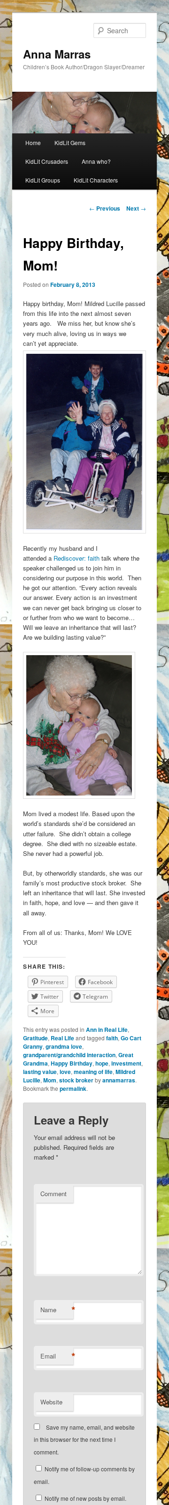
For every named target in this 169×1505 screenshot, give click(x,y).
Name (56, 1309)
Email (56, 1356)
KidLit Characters (96, 180)
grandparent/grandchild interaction (69, 1055)
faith (112, 1038)
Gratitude (35, 1038)
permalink (73, 1088)
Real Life (62, 1038)
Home (33, 142)
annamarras (118, 1080)
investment (126, 1063)
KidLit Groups (42, 180)
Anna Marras (57, 54)
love (65, 1071)
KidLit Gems (69, 142)
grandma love (64, 1046)
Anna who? (96, 161)
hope (101, 1063)
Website (51, 1401)
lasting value (40, 1071)
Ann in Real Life (107, 1029)
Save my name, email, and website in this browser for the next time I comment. (84, 1439)
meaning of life (93, 1071)
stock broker (76, 1080)
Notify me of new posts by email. (85, 1498)
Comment (53, 1193)
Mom (49, 1080)
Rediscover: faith (77, 558)
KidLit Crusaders (46, 161)
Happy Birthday (71, 1063)
